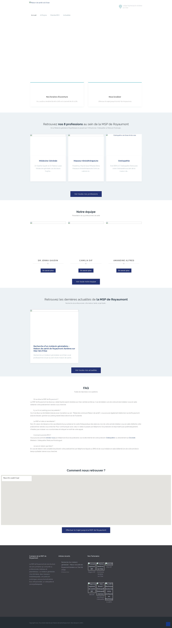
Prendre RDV (55, 15)
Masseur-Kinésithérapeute (86, 161)
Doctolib (132, 438)
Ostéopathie (124, 161)
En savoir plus (48, 270)
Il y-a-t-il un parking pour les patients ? (47, 410)
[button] (86, 399)
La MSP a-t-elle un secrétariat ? (44, 421)
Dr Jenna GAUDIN (48, 260)
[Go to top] (168, 624)
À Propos (43, 15)
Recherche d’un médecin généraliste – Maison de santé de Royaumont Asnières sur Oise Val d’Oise (54, 348)
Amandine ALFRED (123, 260)
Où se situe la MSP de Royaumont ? (45, 399)
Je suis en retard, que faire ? (43, 446)
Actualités (66, 15)
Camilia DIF (86, 260)
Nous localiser (115, 97)
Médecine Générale (48, 161)
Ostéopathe (110, 438)
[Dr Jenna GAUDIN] (48, 239)
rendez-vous (50, 438)
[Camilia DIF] (86, 239)
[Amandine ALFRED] (124, 239)
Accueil (33, 15)
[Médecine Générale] (48, 145)
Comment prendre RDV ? (42, 435)
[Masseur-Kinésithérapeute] (86, 145)
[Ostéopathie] (124, 145)
